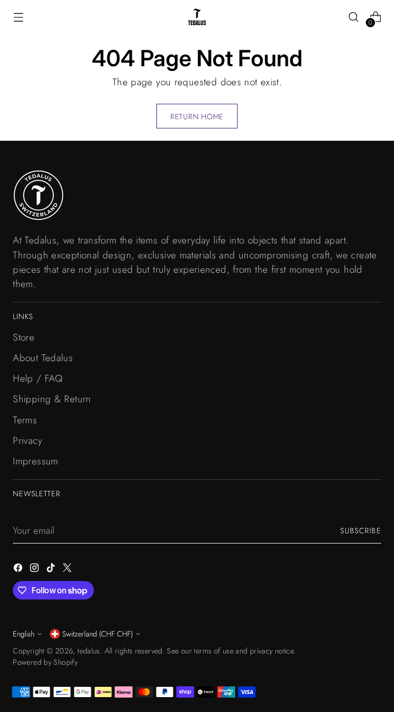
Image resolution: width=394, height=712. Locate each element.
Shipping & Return (52, 399)
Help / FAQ (38, 378)
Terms (25, 420)
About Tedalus (43, 358)
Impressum (35, 461)
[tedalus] (197, 17)
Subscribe (360, 530)
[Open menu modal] (18, 17)
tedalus (88, 650)
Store (23, 337)
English (23, 633)
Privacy (27, 440)
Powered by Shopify (45, 662)
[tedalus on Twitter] (68, 570)
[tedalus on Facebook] (19, 570)
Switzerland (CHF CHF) (97, 633)
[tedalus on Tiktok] (52, 570)
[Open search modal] (353, 17)
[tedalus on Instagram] (35, 570)
